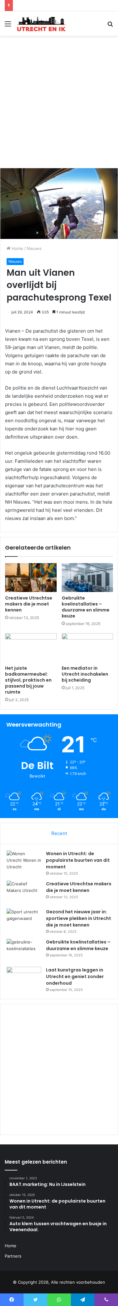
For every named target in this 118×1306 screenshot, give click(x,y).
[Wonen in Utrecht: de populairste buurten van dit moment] (24, 862)
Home (16, 248)
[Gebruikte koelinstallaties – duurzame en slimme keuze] (87, 577)
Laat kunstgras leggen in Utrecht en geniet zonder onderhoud (75, 976)
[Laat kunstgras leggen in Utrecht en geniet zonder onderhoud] (24, 978)
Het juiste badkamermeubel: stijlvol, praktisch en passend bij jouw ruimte (28, 680)
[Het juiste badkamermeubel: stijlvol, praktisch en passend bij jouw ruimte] (31, 647)
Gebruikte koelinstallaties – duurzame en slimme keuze (86, 607)
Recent (59, 833)
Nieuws (34, 248)
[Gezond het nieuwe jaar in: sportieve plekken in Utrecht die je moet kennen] (24, 920)
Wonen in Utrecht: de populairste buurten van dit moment (78, 860)
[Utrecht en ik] (41, 23)
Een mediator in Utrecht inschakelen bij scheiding (85, 674)
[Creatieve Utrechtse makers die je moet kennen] (31, 577)
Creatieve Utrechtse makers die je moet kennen (28, 604)
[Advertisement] (59, 104)
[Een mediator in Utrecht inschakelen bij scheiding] (87, 647)
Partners (13, 1256)
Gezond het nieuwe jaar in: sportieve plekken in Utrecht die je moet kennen (78, 918)
